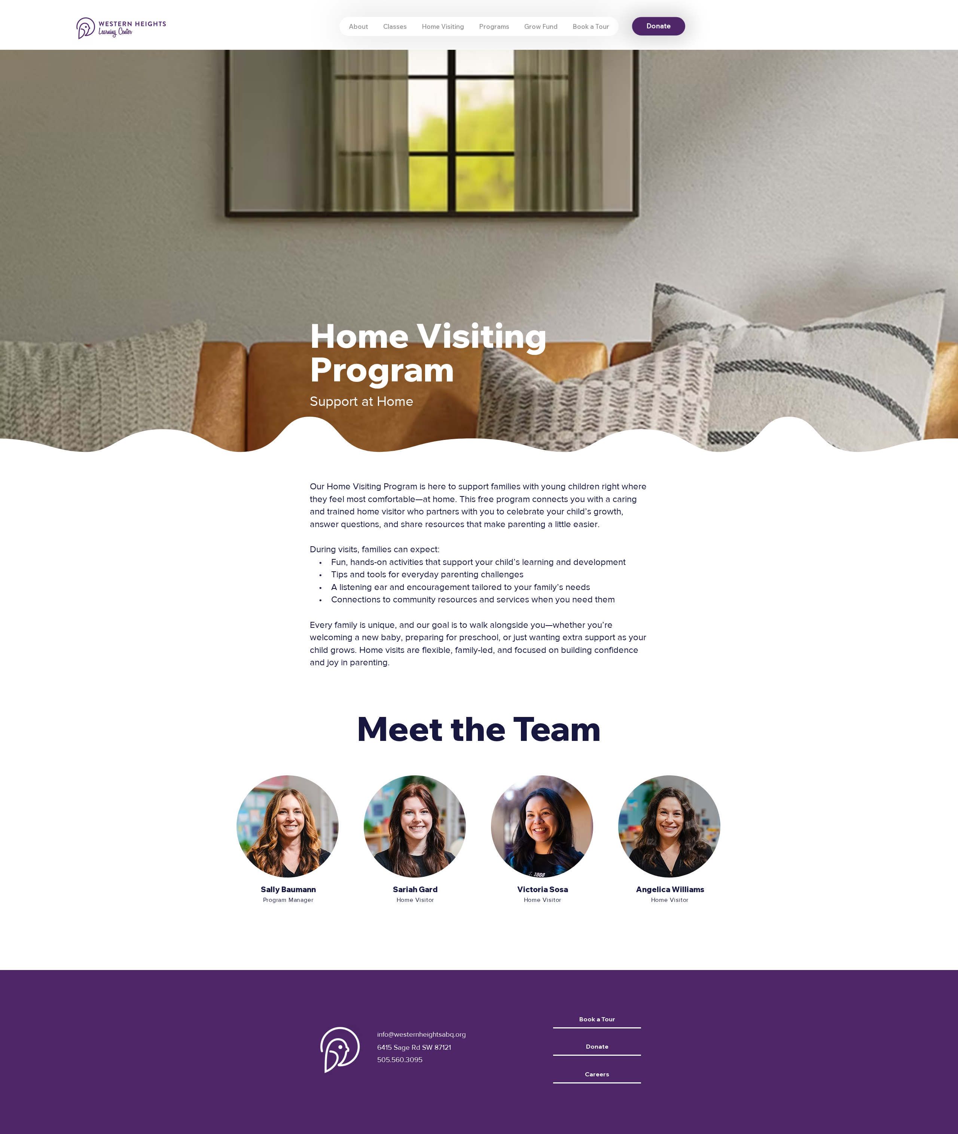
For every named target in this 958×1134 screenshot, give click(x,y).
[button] (494, 26)
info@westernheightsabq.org (421, 1034)
